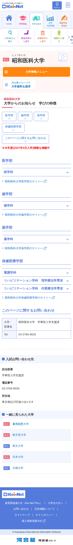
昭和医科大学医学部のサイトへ (24, 181)
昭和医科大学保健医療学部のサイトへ (28, 297)
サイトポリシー (44, 514)
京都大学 (17, 467)
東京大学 (17, 445)
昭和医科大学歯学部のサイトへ (24, 214)
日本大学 (17, 456)
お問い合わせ (21, 508)
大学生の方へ (55, 503)
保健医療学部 (13, 126)
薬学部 (41, 115)
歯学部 (25, 115)
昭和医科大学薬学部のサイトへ (24, 248)
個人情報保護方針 (32, 520)
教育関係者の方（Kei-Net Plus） (23, 503)
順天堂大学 (19, 434)
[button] (68, 37)
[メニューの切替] (68, 5)
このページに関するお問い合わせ (25, 137)
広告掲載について (44, 508)
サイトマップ (22, 514)
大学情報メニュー (36, 71)
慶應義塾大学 (20, 423)
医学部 (9, 115)
